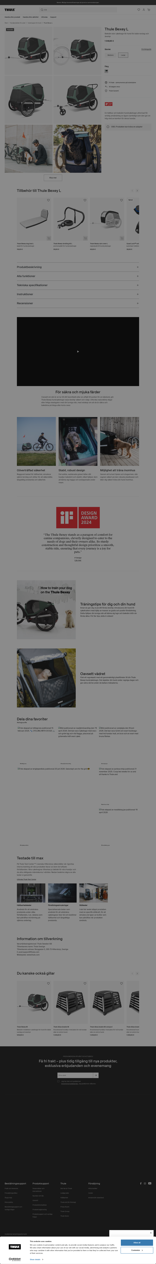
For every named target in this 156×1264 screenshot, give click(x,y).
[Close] (150, 1232)
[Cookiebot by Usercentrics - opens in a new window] (15, 1259)
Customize (135, 1250)
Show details (35, 1259)
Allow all (137, 1243)
